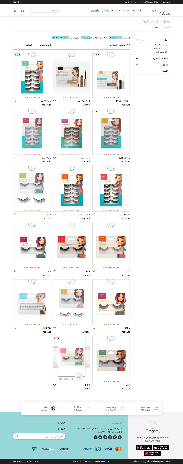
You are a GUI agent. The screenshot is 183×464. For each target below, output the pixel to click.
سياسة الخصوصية (163, 461)
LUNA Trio (46, 328)
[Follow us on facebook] (120, 437)
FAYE (88, 271)
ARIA (49, 214)
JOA (49, 271)
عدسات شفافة (122, 10)
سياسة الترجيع (136, 461)
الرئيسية (152, 10)
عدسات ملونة (139, 10)
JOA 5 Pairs (46, 158)
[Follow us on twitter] (110, 437)
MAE (128, 385)
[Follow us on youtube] (100, 437)
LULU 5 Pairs (124, 158)
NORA (87, 385)
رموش (87, 37)
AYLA (127, 271)
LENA (127, 328)
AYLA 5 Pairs (85, 214)
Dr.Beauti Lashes (61, 37)
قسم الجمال (107, 10)
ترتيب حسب (45, 44)
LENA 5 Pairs (85, 158)
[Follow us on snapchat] (105, 437)
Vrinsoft (35, 461)
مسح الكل (140, 40)
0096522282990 (106, 432)
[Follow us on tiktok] (96, 437)
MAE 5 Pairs (46, 101)
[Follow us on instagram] (115, 437)
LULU (88, 328)
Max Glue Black (84, 101)
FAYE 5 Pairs (124, 214)
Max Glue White (123, 101)
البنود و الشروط (149, 461)
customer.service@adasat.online (91, 428)
